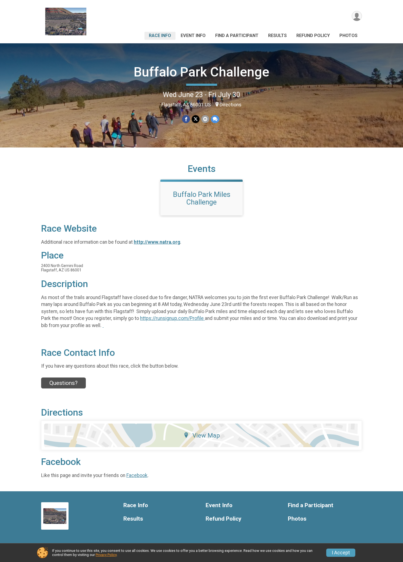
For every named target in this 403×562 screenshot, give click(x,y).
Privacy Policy (106, 555)
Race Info (160, 35)
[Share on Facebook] (186, 119)
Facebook (136, 475)
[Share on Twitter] (196, 119)
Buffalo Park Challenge (201, 72)
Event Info (193, 35)
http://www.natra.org (157, 242)
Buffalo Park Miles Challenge (201, 198)
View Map (206, 435)
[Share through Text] (215, 119)
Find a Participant (237, 35)
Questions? (63, 383)
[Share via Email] (205, 119)
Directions (231, 104)
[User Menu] (357, 16)
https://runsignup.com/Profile (172, 318)
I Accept (341, 552)
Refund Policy (313, 35)
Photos (348, 35)
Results (277, 35)
